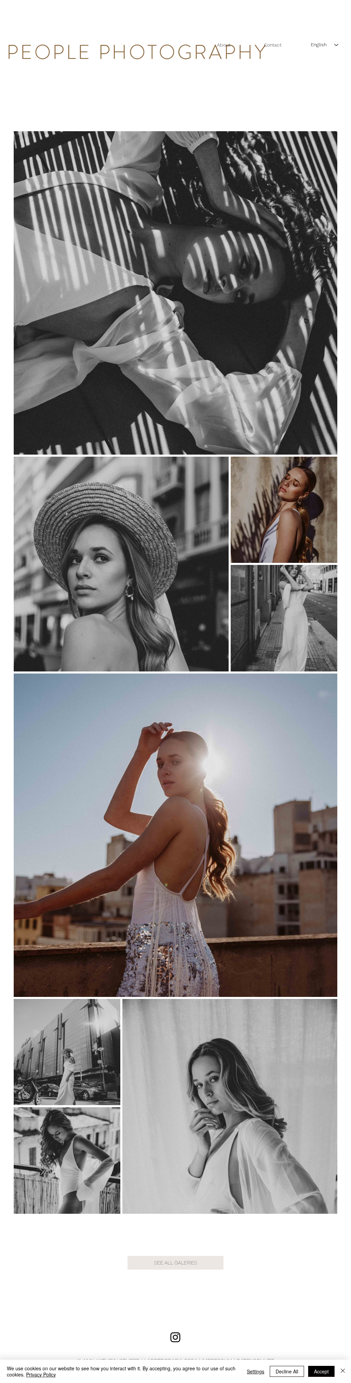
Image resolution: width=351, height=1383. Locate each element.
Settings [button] (255, 1371)
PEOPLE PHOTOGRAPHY (137, 52)
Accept (321, 1371)
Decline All (287, 1371)
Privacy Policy (41, 1374)
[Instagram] (175, 1337)
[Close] (343, 1371)
